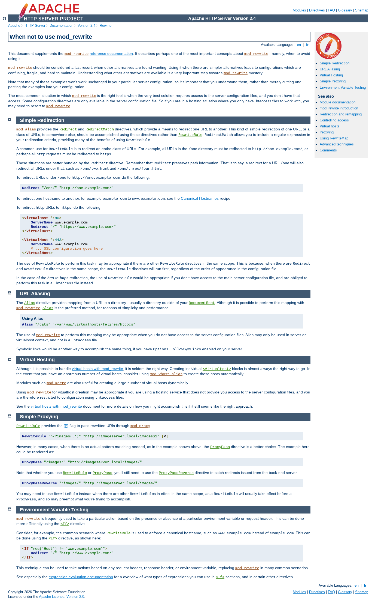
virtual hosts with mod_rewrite (97, 368)
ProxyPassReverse (176, 473)
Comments (328, 150)
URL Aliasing (330, 69)
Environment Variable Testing (343, 87)
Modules (299, 10)
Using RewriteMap (334, 138)
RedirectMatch (100, 129)
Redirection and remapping (341, 114)
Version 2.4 (86, 25)
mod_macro (56, 383)
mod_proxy (140, 426)
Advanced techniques (337, 144)
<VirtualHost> (217, 369)
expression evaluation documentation (81, 577)
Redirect (68, 129)
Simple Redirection (334, 63)
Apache (14, 25)
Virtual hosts (330, 126)
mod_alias (26, 129)
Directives (317, 10)
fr (307, 45)
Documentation (61, 25)
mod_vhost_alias (166, 374)
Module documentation (337, 102)
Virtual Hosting (331, 75)
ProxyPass (220, 447)
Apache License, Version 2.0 (61, 597)
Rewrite (105, 25)
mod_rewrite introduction (339, 108)
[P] (66, 425)
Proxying (327, 132)
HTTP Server (35, 25)
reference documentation (111, 53)
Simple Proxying (333, 81)
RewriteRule (190, 135)
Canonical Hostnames (200, 198)
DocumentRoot (202, 303)
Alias (29, 303)
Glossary (345, 10)
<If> (64, 524)
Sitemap (361, 10)
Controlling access (334, 120)
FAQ (331, 10)
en (299, 45)
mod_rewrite (77, 54)
